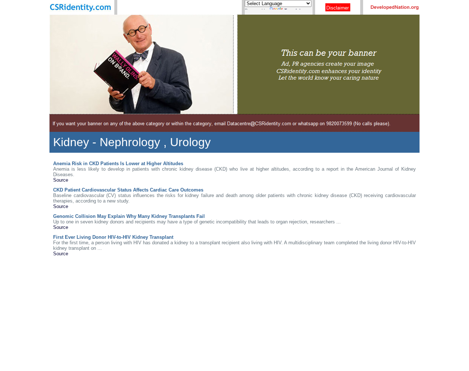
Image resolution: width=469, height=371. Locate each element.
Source (60, 180)
